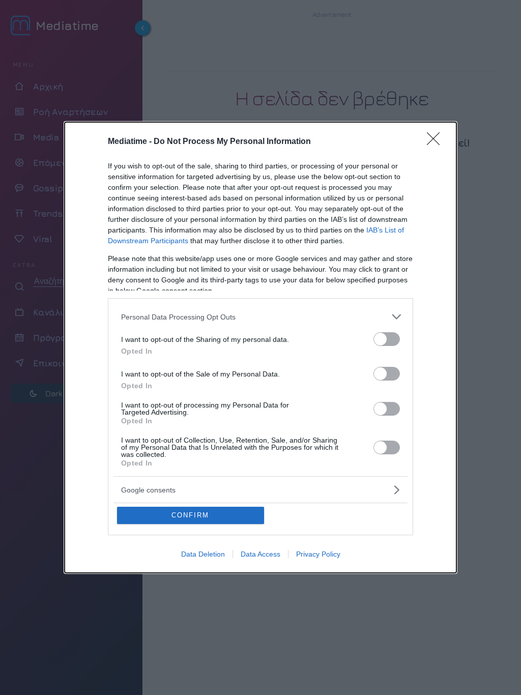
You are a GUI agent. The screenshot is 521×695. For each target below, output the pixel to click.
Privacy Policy (318, 554)
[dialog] (260, 347)
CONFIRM (190, 515)
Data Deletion (203, 554)
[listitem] (260, 316)
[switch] (386, 339)
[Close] (436, 142)
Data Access (260, 554)
